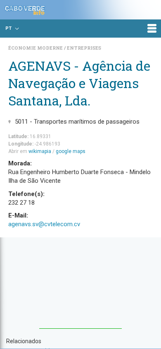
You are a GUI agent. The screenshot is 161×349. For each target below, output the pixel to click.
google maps (70, 151)
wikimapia (39, 151)
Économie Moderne (36, 48)
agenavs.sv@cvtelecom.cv (44, 224)
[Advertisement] (80, 287)
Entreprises (84, 48)
